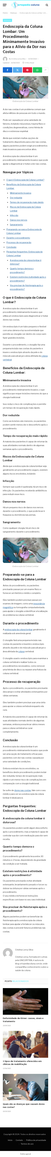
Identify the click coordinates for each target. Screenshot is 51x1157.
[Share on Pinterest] (27, 70)
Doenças (13, 13)
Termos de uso (27, 1144)
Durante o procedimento (18, 238)
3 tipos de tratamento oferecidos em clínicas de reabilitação (22, 1063)
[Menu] (5, 5)
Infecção (14, 215)
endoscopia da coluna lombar (19, 629)
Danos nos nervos (18, 220)
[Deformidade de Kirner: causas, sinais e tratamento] (25, 1001)
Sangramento (16, 224)
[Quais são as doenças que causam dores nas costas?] (25, 1087)
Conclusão (11, 247)
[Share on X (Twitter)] (17, 70)
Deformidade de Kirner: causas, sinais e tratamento (23, 1020)
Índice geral (25, 1154)
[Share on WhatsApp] (37, 70)
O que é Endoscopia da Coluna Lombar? (25, 180)
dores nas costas (22, 790)
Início (10, 1140)
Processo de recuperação (18, 242)
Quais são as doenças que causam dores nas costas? (24, 1105)
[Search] (46, 5)
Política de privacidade (36, 1140)
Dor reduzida (16, 197)
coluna (21, 651)
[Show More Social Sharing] (45, 70)
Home (5, 13)
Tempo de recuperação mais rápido (27, 202)
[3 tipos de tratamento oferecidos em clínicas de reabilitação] (25, 1044)
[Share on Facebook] (7, 70)
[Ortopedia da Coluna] (25, 5)
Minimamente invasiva (20, 193)
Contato (19, 1140)
